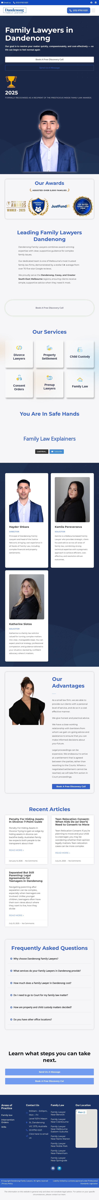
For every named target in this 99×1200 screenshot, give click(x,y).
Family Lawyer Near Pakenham (59, 1152)
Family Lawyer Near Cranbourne (60, 1120)
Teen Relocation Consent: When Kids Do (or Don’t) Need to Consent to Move (72, 821)
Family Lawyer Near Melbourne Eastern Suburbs (59, 1129)
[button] (93, 10)
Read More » (16, 850)
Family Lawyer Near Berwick (58, 1113)
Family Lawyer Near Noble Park (59, 1144)
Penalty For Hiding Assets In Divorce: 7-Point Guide (26, 820)
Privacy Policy (7, 1184)
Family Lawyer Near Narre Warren (60, 1137)
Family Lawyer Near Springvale (59, 1159)
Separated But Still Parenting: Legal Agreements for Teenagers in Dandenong (26, 876)
